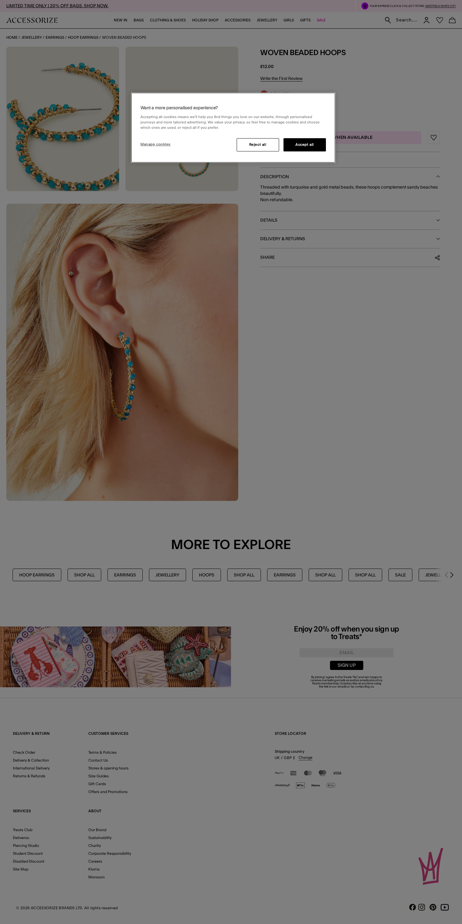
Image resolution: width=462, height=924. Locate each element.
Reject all (258, 144)
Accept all (304, 144)
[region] (233, 128)
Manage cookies (155, 144)
